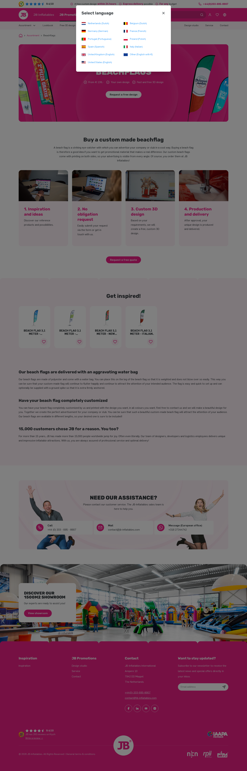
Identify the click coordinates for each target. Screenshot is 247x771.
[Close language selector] (163, 13)
